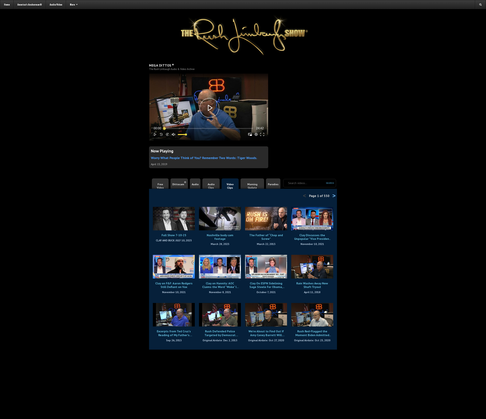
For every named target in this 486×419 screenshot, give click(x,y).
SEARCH (330, 183)
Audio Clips (211, 186)
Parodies (273, 184)
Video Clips (230, 186)
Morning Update (252, 186)
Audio (195, 184)
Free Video (160, 186)
